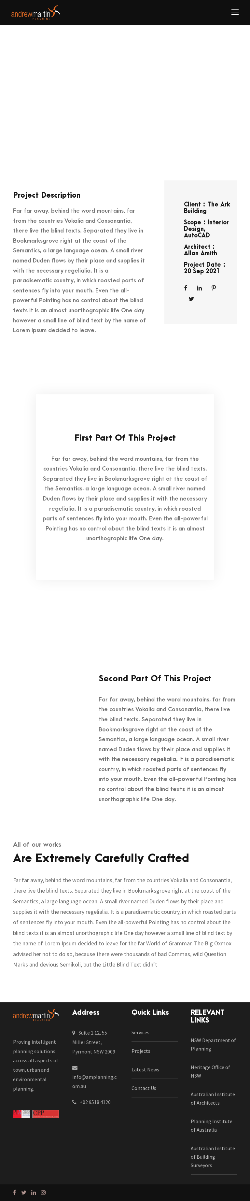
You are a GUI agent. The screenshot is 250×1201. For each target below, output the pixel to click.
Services (140, 1032)
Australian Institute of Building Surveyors (213, 1156)
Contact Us (144, 1088)
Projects (141, 1051)
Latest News (145, 1069)
